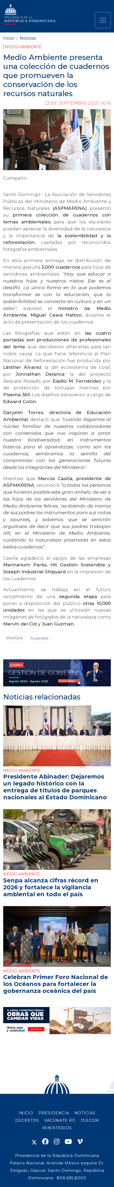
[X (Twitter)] (34, 1141)
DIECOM (90, 1120)
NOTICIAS (84, 1113)
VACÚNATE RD (60, 1120)
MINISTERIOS (57, 1127)
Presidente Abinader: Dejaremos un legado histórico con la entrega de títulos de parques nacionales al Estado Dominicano (55, 787)
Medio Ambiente (23, 46)
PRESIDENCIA (53, 1113)
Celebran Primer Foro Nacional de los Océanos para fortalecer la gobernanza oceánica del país (55, 983)
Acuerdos (39, 638)
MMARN (14, 638)
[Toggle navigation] (103, 20)
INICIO (26, 1113)
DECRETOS (27, 1120)
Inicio (8, 38)
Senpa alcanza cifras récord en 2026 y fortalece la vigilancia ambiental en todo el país (50, 887)
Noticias (28, 38)
